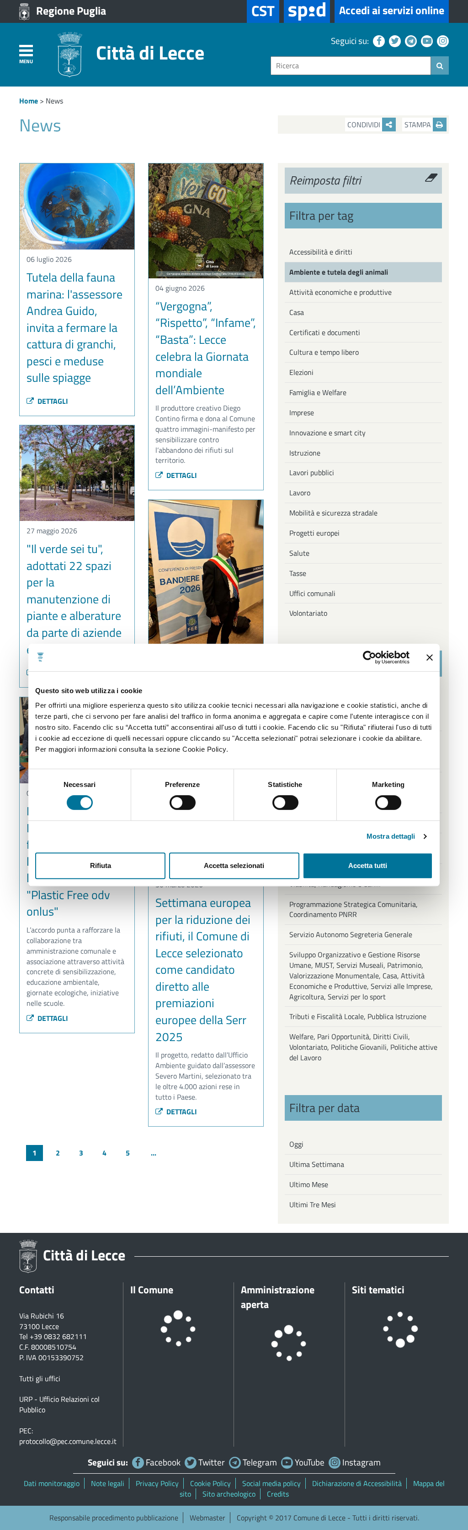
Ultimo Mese (308, 1184)
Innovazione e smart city (327, 432)
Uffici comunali (312, 593)
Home (28, 100)
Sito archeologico (228, 1493)
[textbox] (351, 65)
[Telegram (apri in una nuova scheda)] (410, 40)
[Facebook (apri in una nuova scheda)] (378, 40)
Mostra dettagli (391, 836)
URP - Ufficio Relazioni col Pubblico (59, 1404)
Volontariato (308, 613)
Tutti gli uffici (39, 1378)
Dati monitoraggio (52, 1483)
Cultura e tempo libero (324, 352)
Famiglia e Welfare (317, 392)
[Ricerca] (440, 65)
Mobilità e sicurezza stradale (333, 512)
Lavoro (299, 492)
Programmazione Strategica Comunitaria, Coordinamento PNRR (353, 909)
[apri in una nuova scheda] (307, 11)
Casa (296, 312)
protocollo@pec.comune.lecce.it (68, 1441)
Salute (299, 553)
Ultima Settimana (316, 1164)
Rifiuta (100, 865)
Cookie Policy (210, 1483)
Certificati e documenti (324, 332)
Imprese (301, 412)
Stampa (418, 124)
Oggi (296, 1144)
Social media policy (271, 1483)
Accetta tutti (367, 865)
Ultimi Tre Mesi (312, 1204)
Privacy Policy (157, 1483)
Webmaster (207, 1517)
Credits (278, 1493)
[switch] (183, 802)
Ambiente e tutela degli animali (338, 271)
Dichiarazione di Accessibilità (357, 1483)
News (54, 100)
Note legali (107, 1483)
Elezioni (301, 372)
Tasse (297, 573)
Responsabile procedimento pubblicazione (113, 1517)
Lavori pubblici (311, 472)
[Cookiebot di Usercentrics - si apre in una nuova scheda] (370, 657)
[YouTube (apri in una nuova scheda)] (426, 40)
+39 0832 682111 (58, 1336)
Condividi (364, 124)
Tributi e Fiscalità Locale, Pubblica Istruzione (357, 1016)
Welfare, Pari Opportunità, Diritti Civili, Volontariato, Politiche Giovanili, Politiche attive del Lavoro (363, 1047)
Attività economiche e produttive (340, 292)
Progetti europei (314, 532)
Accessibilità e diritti (320, 251)
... (153, 1152)
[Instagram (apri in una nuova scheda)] (442, 40)
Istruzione (304, 452)
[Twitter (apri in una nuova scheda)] (394, 40)
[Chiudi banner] (429, 657)
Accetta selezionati (234, 865)
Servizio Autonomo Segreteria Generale (350, 934)
